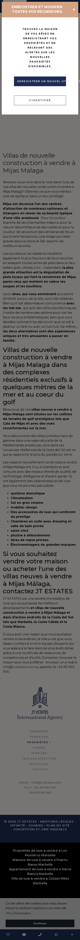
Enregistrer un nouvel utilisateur (41, 81)
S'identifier (40, 100)
